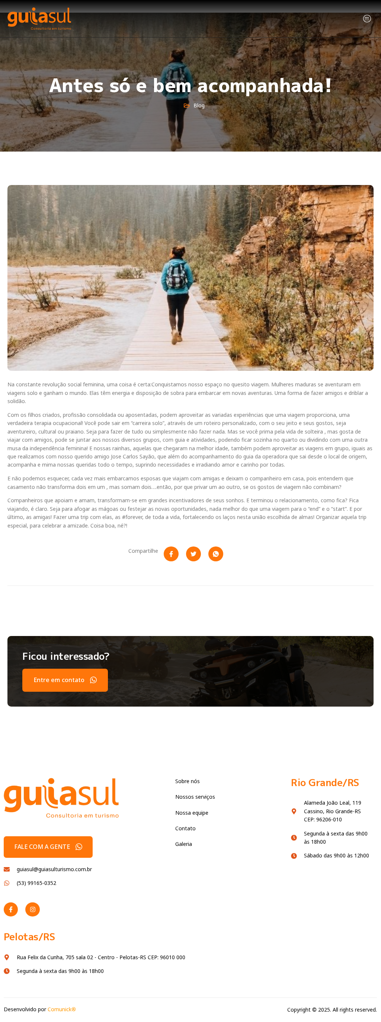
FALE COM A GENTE (42, 847)
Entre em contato (58, 680)
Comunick (62, 1009)
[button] (367, 18)
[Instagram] (32, 909)
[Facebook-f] (11, 909)
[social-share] (171, 553)
